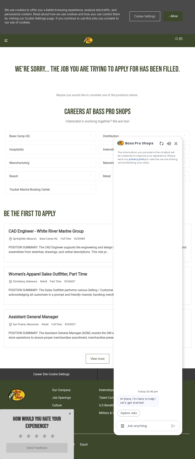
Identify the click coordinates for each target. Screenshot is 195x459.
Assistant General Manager (33, 316)
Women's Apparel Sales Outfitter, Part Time (48, 274)
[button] (144, 16)
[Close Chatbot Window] (175, 143)
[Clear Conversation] (161, 143)
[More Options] (122, 426)
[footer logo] (16, 395)
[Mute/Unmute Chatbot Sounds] (169, 143)
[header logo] (88, 40)
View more (97, 359)
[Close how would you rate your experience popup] (70, 414)
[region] (148, 284)
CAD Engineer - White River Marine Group (46, 231)
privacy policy (137, 159)
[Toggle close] (6, 40)
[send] (173, 426)
